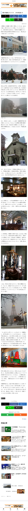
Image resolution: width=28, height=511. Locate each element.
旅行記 (3, 398)
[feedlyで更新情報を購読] (7, 414)
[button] (18, 19)
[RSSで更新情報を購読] (20, 414)
